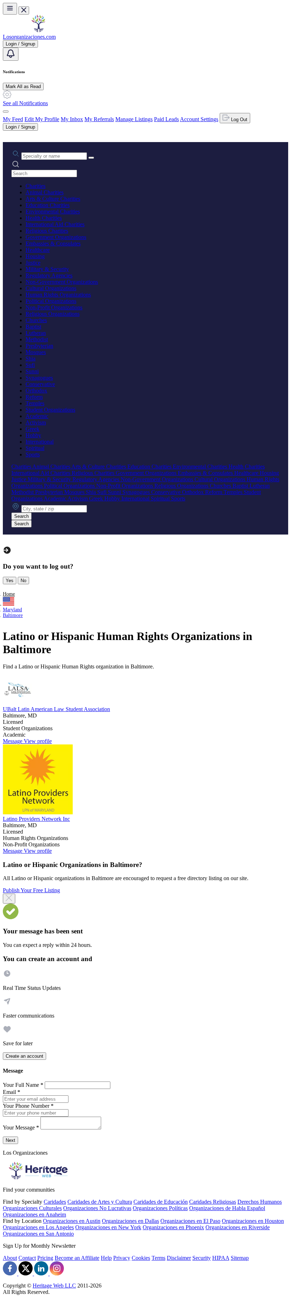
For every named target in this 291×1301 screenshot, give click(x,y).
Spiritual (35, 448)
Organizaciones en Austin (71, 1221)
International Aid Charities (55, 224)
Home (9, 594)
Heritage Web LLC (54, 1286)
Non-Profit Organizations (54, 307)
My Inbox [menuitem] (72, 119)
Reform (34, 397)
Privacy (121, 1258)
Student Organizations (50, 410)
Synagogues (39, 378)
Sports (33, 454)
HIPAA (220, 1258)
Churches (36, 320)
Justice (33, 263)
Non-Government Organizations (62, 282)
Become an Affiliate (77, 1258)
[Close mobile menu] (23, 10)
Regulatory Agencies (49, 275)
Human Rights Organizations (58, 295)
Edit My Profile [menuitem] (41, 119)
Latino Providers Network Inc (36, 819)
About (10, 1258)
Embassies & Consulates (53, 243)
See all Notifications (25, 103)
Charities (35, 186)
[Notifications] (10, 54)
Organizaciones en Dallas (130, 1221)
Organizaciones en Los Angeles (38, 1227)
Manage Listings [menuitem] (134, 119)
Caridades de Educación (160, 1202)
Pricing (45, 1258)
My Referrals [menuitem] (99, 119)
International (40, 442)
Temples (35, 403)
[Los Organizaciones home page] (38, 30)
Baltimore (13, 615)
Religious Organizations (52, 314)
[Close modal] (9, 899)
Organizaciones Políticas (160, 1208)
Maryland (12, 609)
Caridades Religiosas (212, 1202)
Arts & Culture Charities (53, 199)
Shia (30, 359)
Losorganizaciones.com (29, 37)
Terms (158, 1258)
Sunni (32, 371)
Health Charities (44, 218)
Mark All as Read (23, 86)
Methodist (37, 339)
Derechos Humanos (259, 1202)
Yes (9, 580)
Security (201, 1258)
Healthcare (38, 250)
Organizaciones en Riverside (237, 1227)
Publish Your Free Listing (31, 890)
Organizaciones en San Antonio (38, 1234)
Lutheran (36, 333)
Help (106, 1258)
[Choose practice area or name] (91, 158)
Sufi (30, 365)
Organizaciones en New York (108, 1227)
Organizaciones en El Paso (190, 1221)
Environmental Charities (53, 211)
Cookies (141, 1258)
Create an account (24, 1056)
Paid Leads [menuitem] (166, 119)
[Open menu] (10, 9)
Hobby (33, 435)
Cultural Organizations (51, 288)
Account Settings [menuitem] (199, 119)
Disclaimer (179, 1258)
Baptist (33, 327)
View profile (38, 741)
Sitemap (240, 1258)
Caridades (55, 1202)
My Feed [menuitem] (13, 119)
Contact (27, 1258)
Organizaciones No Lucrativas (97, 1208)
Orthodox (36, 390)
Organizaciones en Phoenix (173, 1227)
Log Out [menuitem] (238, 119)
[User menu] (6, 111)
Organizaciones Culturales (32, 1208)
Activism (36, 422)
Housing (35, 256)
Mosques (36, 352)
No (23, 580)
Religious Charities (47, 231)
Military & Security (47, 269)
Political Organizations (51, 301)
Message (13, 741)
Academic (37, 416)
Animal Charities (45, 192)
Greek (32, 429)
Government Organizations (56, 237)
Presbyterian (39, 346)
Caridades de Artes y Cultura (99, 1202)
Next (10, 1140)
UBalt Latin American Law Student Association (56, 709)
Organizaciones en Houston (253, 1221)
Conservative (40, 384)
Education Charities (48, 205)
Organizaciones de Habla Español (227, 1208)
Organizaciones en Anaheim (34, 1214)
